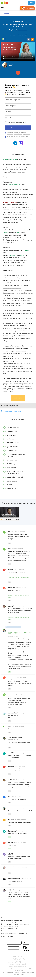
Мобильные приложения (8, 933)
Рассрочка (10, 936)
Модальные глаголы (21, 30)
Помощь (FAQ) (22, 933)
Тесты (17, 928)
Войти (31, 3)
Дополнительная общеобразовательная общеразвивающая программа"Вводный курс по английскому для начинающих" (15, 924)
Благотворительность (7, 918)
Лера (10, 66)
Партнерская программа (8, 931)
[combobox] (7, 117)
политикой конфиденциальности (22, 134)
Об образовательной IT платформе (11, 920)
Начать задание (18, 398)
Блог (2, 928)
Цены (3, 936)
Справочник (10, 928)
